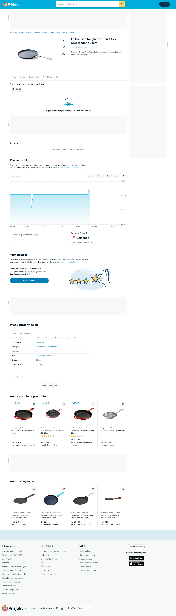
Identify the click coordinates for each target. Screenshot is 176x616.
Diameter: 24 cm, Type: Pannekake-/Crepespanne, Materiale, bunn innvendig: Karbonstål (97, 53)
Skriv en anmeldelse (79, 48)
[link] (24, 424)
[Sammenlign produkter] (63, 54)
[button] (63, 39)
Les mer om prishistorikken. (71, 167)
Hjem (12, 32)
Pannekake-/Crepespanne (46, 355)
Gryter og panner (48, 32)
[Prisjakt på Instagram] (62, 608)
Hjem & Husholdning (23, 32)
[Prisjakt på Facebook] (57, 608)
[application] (68, 204)
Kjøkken (37, 32)
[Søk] (122, 4)
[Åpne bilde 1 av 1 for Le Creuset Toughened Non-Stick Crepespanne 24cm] (35, 55)
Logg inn (164, 4)
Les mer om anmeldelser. (66, 262)
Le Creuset (40, 342)
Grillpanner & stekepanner (67, 32)
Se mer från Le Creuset (19, 377)
